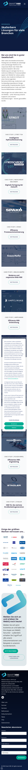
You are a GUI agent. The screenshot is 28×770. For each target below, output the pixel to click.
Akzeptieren (14, 423)
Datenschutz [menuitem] (5, 723)
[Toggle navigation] (24, 4)
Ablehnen (14, 427)
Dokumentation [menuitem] (6, 714)
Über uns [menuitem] (4, 702)
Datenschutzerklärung (13, 378)
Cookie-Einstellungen (14, 420)
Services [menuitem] (4, 708)
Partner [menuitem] (3, 705)
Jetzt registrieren (10, 651)
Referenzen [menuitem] (5, 711)
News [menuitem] (3, 717)
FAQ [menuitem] (2, 720)
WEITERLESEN (14, 144)
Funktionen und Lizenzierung (14, 657)
